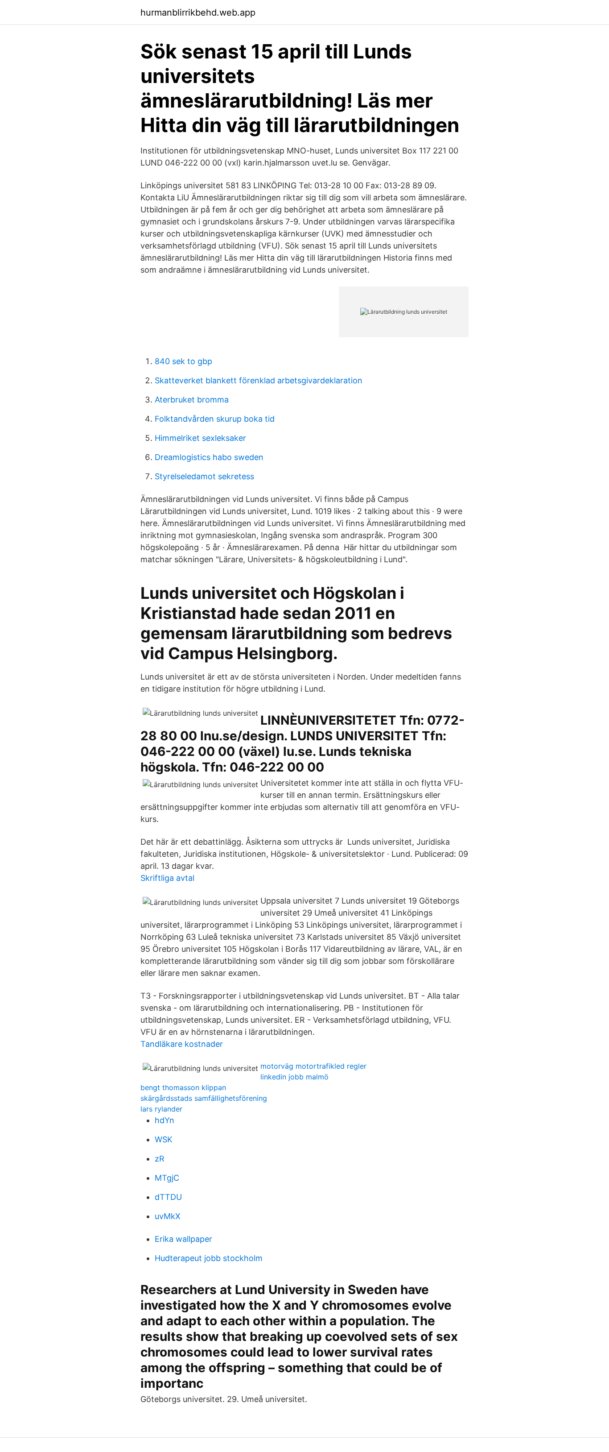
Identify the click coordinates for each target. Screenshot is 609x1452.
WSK (164, 1139)
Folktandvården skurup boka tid (215, 418)
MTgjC (167, 1177)
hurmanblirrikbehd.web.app (197, 12)
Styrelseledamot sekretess (204, 476)
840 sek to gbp (183, 361)
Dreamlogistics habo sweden (209, 457)
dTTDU (168, 1197)
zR (160, 1158)
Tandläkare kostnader (181, 1044)
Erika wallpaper (183, 1239)
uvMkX (168, 1216)
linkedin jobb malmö (294, 1076)
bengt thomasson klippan (183, 1087)
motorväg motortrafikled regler (313, 1066)
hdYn (164, 1120)
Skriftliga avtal (167, 878)
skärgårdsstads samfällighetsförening (203, 1098)
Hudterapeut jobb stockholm (209, 1258)
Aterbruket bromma (192, 399)
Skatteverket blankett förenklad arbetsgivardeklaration (258, 380)
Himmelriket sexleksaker (200, 438)
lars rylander (161, 1108)
